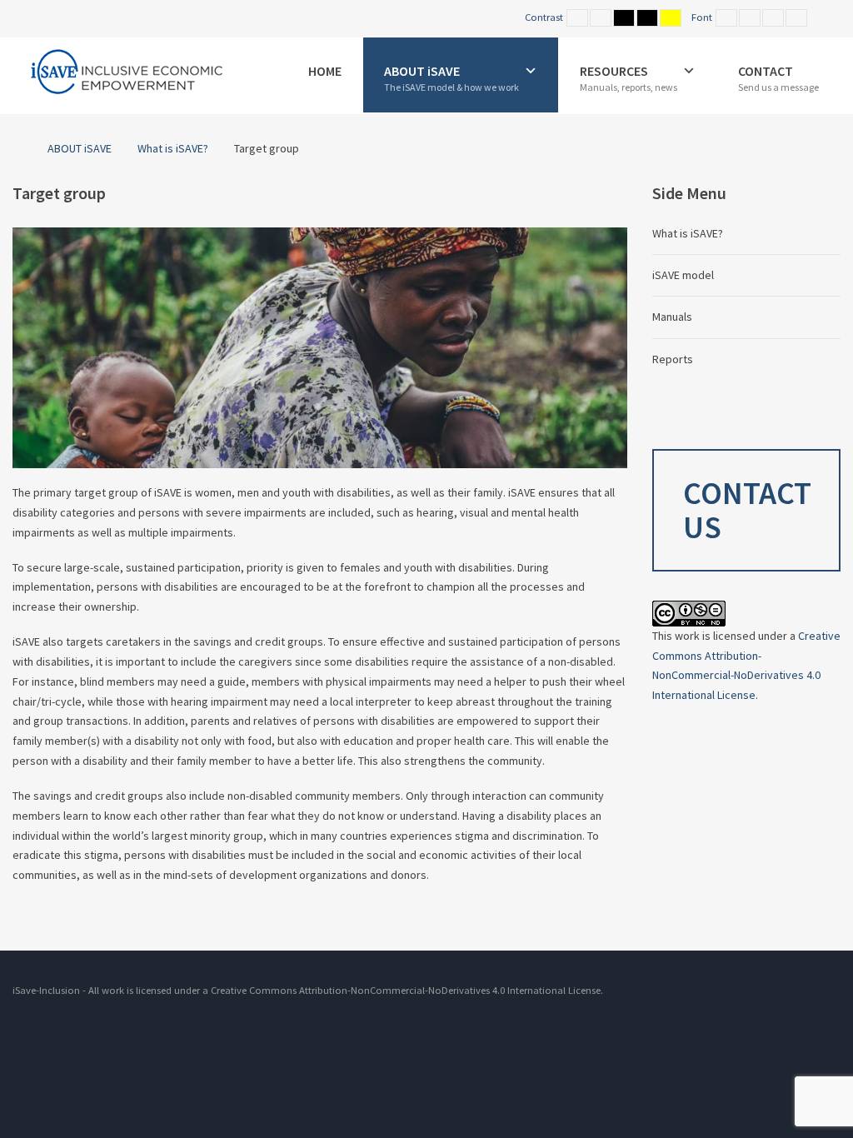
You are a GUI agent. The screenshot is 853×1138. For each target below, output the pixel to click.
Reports (672, 359)
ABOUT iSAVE (79, 148)
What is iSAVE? (172, 148)
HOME (325, 70)
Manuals (672, 316)
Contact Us (747, 510)
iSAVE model (683, 274)
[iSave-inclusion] (125, 72)
